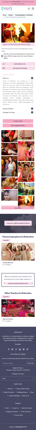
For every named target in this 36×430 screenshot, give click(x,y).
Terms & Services (26, 411)
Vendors (10, 15)
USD (3, 378)
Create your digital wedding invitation (18, 223)
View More (18, 208)
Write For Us (25, 396)
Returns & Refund (27, 408)
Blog (32, 392)
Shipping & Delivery (12, 411)
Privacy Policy (19, 415)
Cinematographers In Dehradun (24, 15)
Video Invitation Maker (23, 388)
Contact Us (15, 408)
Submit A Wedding (14, 396)
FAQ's (7, 408)
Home (4, 15)
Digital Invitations (9, 392)
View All (5, 240)
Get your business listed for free (18, 283)
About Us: (6, 78)
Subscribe (31, 363)
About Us (10, 388)
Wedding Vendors (22, 392)
